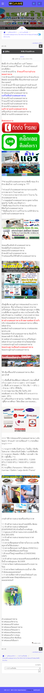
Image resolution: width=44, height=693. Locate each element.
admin (22, 57)
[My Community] (16, 3)
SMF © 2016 (14, 690)
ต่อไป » (40, 43)
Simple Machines (22, 690)
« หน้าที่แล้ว (35, 43)
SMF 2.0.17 (7, 690)
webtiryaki (37, 690)
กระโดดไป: (38, 665)
